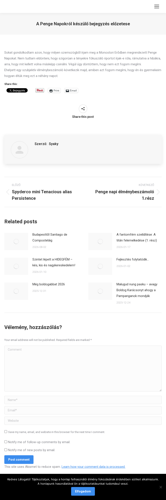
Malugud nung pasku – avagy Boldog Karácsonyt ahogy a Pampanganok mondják (137, 290)
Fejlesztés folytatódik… (133, 259)
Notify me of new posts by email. (31, 450)
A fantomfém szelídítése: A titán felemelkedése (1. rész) (137, 237)
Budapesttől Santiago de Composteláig (49, 237)
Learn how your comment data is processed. (93, 467)
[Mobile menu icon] (156, 6)
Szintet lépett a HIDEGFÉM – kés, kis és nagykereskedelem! (53, 262)
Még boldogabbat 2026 (48, 284)
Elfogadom (83, 491)
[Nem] (160, 487)
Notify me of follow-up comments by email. (39, 442)
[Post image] (16, 241)
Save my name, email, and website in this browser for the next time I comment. (56, 432)
